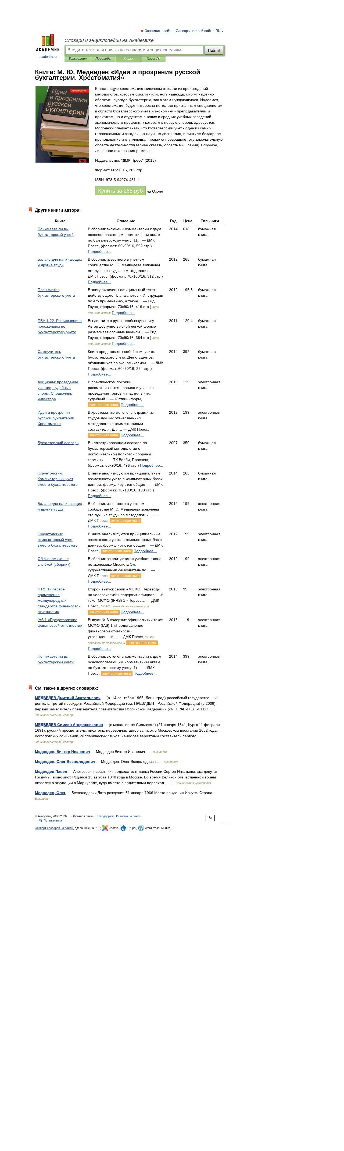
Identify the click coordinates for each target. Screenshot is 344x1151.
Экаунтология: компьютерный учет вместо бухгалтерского (58, 539)
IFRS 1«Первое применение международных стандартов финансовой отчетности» (59, 600)
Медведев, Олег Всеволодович (65, 761)
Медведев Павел (51, 771)
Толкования (78, 59)
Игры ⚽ (153, 59)
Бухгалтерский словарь (58, 443)
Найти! (214, 50)
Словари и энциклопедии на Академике (109, 40)
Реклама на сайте (128, 816)
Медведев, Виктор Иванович (62, 751)
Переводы (103, 59)
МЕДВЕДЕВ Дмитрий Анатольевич (68, 698)
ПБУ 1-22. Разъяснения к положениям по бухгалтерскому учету (60, 326)
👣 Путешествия (50, 820)
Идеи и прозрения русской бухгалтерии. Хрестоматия (56, 418)
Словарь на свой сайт (194, 31)
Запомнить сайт (158, 31)
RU (218, 31)
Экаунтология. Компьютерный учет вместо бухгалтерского (58, 479)
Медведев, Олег (50, 793)
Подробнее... (99, 251)
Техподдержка (104, 816)
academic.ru (48, 57)
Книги (128, 59)
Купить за (120, 191)
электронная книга (103, 405)
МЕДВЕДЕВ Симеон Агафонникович (69, 725)
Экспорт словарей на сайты (54, 828)
